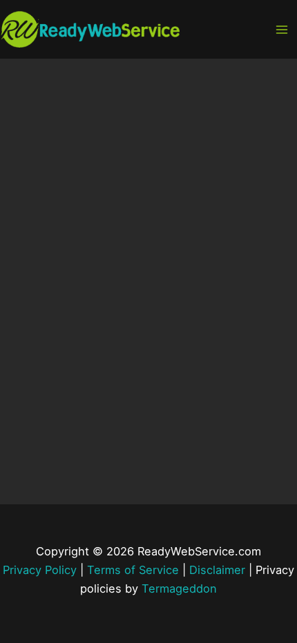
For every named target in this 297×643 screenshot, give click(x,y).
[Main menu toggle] (281, 29)
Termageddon (179, 588)
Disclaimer (217, 570)
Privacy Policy (40, 570)
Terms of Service (133, 570)
